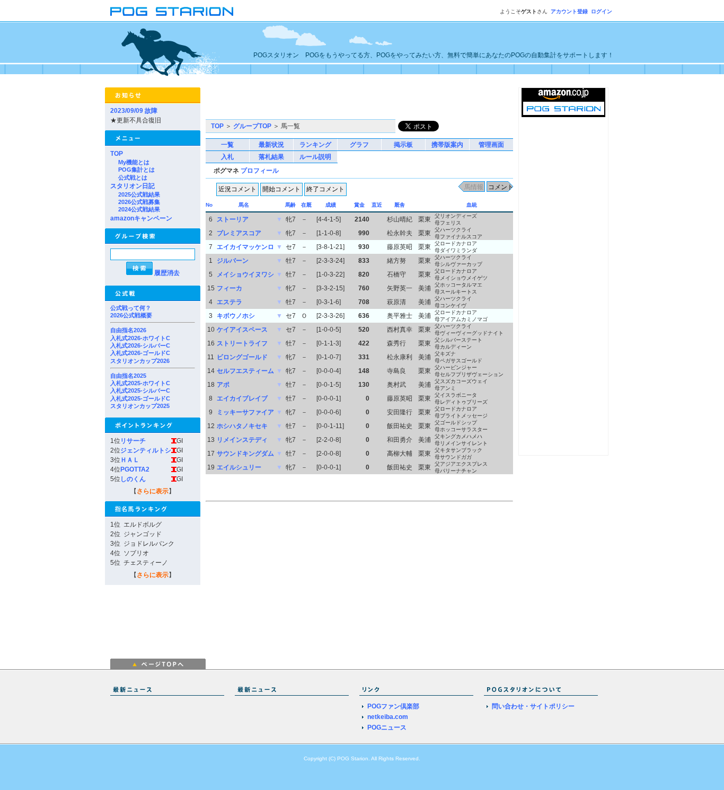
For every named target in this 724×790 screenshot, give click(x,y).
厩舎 (399, 205)
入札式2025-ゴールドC (140, 398)
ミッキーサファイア (245, 412)
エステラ (229, 302)
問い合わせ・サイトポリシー (533, 706)
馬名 (244, 205)
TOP (116, 153)
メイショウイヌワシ (245, 274)
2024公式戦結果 (139, 209)
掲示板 (403, 144)
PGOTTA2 (134, 469)
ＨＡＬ (129, 460)
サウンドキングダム (245, 453)
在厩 (306, 205)
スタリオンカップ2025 (140, 406)
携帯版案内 (447, 144)
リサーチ (133, 441)
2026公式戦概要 (131, 315)
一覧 (227, 144)
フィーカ (229, 288)
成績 (330, 205)
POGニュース (387, 727)
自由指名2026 (128, 330)
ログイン (601, 11)
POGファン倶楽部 (393, 706)
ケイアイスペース (242, 329)
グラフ (359, 144)
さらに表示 (153, 491)
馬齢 (290, 205)
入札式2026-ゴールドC (140, 353)
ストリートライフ (242, 343)
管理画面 (491, 144)
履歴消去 (167, 273)
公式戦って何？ (130, 308)
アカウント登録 (569, 11)
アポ (223, 384)
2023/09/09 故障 (133, 110)
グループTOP (252, 126)
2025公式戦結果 (139, 194)
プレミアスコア (239, 233)
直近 (377, 205)
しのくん (133, 479)
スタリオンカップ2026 (140, 361)
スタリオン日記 (132, 186)
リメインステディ (242, 439)
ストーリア (233, 219)
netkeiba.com (387, 717)
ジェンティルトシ (145, 450)
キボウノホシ (236, 315)
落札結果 (271, 157)
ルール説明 (315, 157)
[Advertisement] (330, 103)
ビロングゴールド (242, 357)
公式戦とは (132, 177)
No (209, 205)
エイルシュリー (239, 467)
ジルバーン (233, 260)
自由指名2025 (128, 375)
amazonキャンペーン (141, 218)
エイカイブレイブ (242, 398)
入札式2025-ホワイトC (140, 383)
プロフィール (260, 170)
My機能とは (133, 162)
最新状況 (271, 144)
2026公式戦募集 (139, 202)
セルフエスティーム (245, 371)
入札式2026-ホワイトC (140, 338)
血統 (471, 205)
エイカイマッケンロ (245, 247)
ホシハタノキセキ (242, 426)
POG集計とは (136, 169)
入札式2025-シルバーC (140, 390)
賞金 (359, 205)
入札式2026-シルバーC (140, 345)
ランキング (315, 144)
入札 (227, 157)
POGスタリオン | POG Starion (171, 11)
